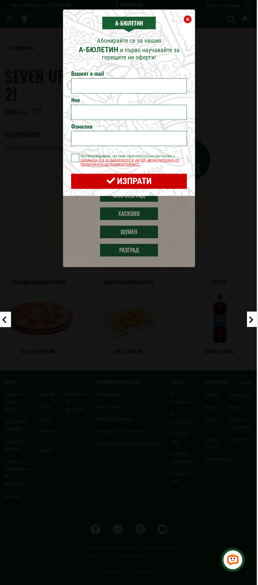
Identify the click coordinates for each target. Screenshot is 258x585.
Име (75, 100)
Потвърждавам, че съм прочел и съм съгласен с (130, 160)
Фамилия (82, 126)
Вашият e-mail (87, 73)
